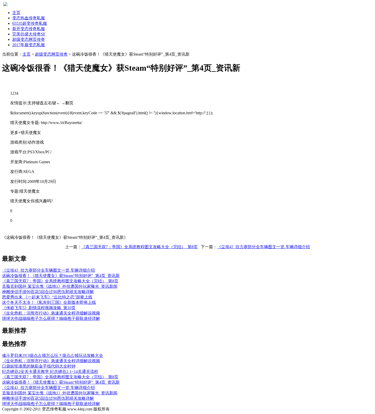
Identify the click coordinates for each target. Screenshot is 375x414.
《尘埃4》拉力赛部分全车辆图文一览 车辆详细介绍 (263, 247)
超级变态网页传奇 (51, 54)
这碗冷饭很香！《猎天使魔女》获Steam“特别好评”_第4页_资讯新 (61, 275)
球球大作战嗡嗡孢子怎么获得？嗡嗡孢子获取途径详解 (51, 318)
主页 (16, 12)
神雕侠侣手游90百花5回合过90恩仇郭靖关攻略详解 (48, 292)
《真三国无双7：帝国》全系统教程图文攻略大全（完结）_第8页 (139, 247)
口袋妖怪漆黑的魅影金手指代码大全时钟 (39, 366)
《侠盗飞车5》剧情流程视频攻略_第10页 (39, 308)
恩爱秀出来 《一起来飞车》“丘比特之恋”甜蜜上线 (47, 297)
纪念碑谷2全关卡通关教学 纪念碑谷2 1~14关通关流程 (50, 371)
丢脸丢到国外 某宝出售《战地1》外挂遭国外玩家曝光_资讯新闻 (59, 286)
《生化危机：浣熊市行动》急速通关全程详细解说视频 (51, 313)
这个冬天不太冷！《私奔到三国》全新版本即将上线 (49, 302)
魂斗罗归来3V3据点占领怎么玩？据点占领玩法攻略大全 (52, 355)
